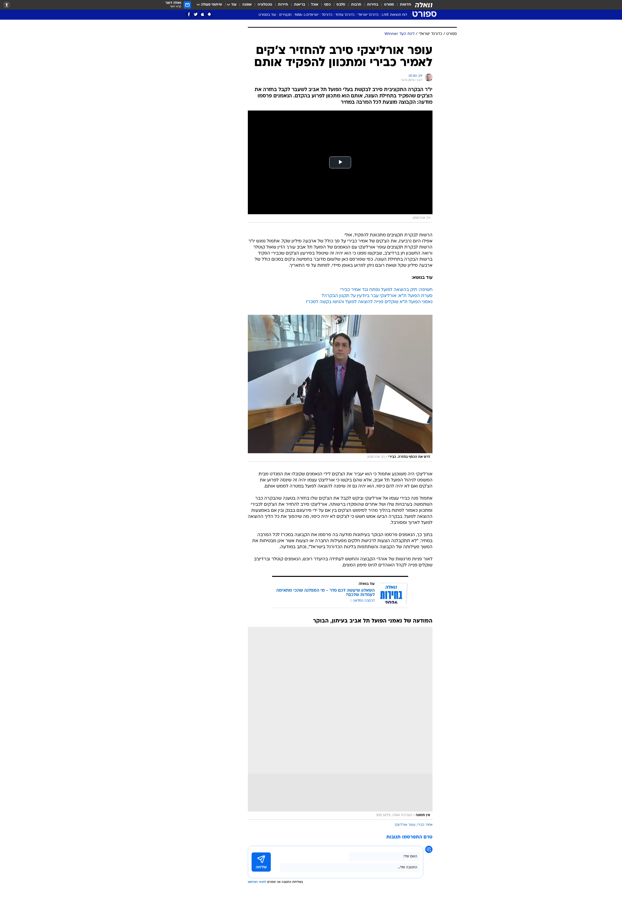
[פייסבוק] (189, 14)
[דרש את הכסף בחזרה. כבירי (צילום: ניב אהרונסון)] (340, 388)
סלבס (341, 5)
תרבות (356, 5)
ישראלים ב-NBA (307, 15)
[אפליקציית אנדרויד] (209, 14)
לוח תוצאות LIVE (394, 15)
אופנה (247, 5)
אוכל (314, 5)
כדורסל (327, 15)
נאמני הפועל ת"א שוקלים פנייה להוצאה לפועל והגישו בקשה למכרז (369, 302)
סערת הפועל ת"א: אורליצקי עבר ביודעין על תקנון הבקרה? (376, 296)
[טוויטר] (196, 14)
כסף (327, 5)
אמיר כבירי (424, 825)
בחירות (372, 5)
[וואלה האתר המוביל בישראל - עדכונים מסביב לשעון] (423, 4)
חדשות (405, 5)
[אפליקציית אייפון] (202, 14)
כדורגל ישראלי (368, 15)
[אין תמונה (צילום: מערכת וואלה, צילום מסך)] (340, 723)
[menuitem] (402, 5)
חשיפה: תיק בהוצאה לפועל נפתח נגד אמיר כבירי (386, 290)
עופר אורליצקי (405, 825)
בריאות (299, 5)
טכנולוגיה (265, 5)
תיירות (283, 5)
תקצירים (285, 15)
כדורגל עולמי (345, 15)
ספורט (389, 5)
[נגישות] (7, 5)
